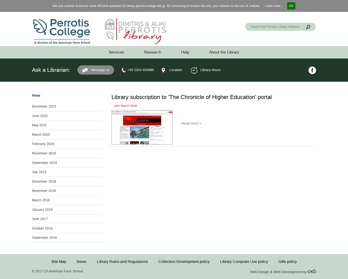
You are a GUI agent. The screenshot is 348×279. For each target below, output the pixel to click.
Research (152, 52)
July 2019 (39, 172)
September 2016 (44, 237)
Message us (99, 70)
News (81, 261)
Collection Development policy (184, 261)
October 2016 (42, 228)
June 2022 (40, 116)
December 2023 (44, 106)
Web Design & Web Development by (279, 272)
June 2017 (40, 219)
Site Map (58, 261)
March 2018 (41, 200)
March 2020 (41, 134)
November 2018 (44, 191)
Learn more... (274, 6)
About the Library (224, 52)
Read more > (191, 123)
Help (185, 52)
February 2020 (43, 144)
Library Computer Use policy (244, 261)
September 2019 (44, 163)
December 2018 (44, 181)
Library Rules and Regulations (122, 261)
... (178, 115)
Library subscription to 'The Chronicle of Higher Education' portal (192, 97)
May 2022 (39, 125)
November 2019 (44, 153)
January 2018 (42, 209)
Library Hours (210, 70)
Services (116, 52)
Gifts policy (287, 261)
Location (176, 70)
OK (291, 6)
